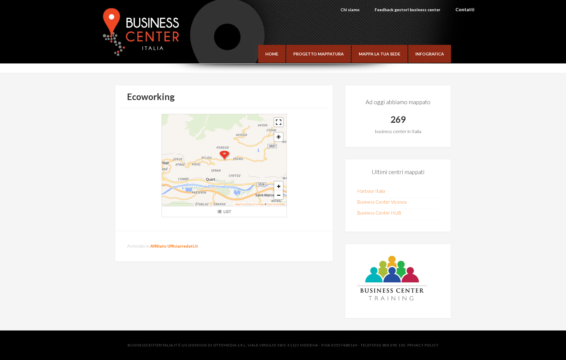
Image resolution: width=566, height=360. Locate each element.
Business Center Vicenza (382, 201)
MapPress (240, 204)
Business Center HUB (379, 212)
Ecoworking (151, 96)
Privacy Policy (423, 345)
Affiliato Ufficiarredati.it (174, 245)
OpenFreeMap (256, 204)
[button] (224, 155)
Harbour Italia (371, 191)
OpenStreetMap (276, 204)
